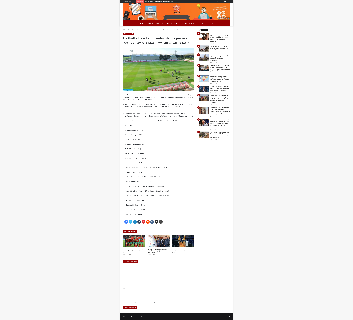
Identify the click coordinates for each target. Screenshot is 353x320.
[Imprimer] (161, 222)
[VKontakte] (152, 222)
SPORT (176, 23)
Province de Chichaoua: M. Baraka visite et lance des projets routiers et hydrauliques (157, 251)
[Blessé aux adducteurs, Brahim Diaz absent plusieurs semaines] (183, 241)
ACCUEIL (142, 23)
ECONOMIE (168, 23)
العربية (221, 1)
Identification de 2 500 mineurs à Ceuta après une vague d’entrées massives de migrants (167, 1)
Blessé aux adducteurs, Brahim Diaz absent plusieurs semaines (182, 250)
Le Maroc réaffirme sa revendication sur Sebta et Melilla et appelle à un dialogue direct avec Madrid (220, 88)
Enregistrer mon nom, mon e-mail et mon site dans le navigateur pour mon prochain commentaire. (149, 302)
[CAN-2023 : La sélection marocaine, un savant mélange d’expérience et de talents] (134, 241)
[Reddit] (148, 222)
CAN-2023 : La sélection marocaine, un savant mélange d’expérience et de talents (134, 250)
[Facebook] (126, 222)
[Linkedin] (135, 222)
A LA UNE (131, 29)
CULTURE (184, 23)
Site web (162, 295)
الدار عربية (192, 23)
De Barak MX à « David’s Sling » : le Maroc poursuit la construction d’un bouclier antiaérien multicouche (219, 57)
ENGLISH (226, 1)
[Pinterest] (143, 222)
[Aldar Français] (176, 11)
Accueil (126, 29)
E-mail (125, 295)
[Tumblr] (139, 222)
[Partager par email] (156, 222)
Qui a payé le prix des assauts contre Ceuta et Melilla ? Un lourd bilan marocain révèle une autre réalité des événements (220, 135)
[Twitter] (130, 222)
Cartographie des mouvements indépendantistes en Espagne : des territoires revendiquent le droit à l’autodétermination (219, 78)
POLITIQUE (159, 23)
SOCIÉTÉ (150, 23)
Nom (124, 288)
